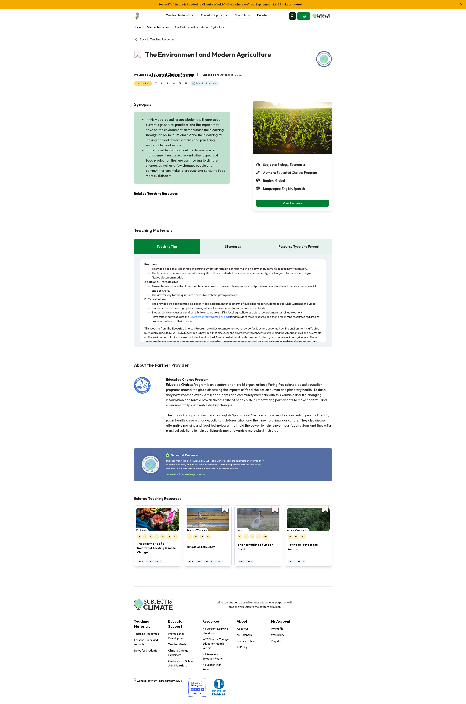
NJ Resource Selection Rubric (212, 656)
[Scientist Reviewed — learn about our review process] (324, 59)
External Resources (158, 27)
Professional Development (176, 636)
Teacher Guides (178, 644)
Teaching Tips (167, 246)
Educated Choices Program (172, 74)
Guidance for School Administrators (180, 663)
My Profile (277, 628)
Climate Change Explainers (178, 653)
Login (303, 16)
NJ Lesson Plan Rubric (211, 667)
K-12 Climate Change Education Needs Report (215, 643)
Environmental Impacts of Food (209, 317)
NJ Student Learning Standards (215, 631)
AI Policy (242, 647)
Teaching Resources (146, 634)
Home (137, 27)
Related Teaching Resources (156, 193)
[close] (461, 4)
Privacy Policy (245, 641)
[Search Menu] (292, 16)
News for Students (145, 650)
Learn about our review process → (186, 474)
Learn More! (293, 4)
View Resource (292, 203)
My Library (277, 635)
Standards (233, 246)
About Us (242, 628)
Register (276, 641)
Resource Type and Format (299, 246)
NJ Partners (244, 635)
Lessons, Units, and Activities (146, 642)
